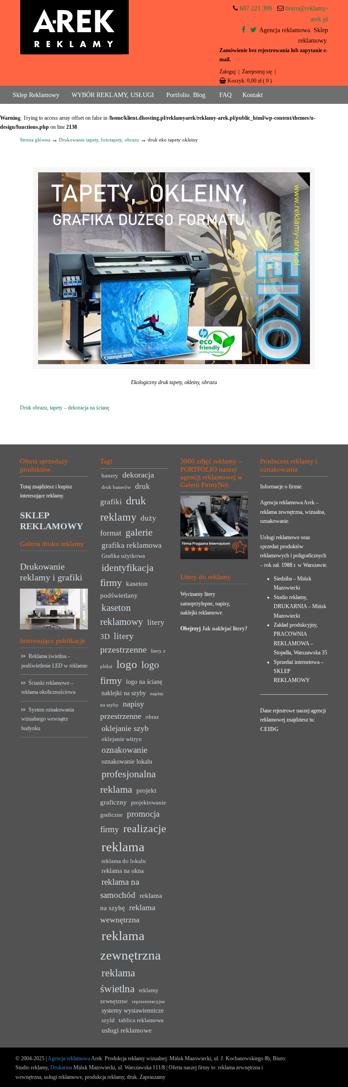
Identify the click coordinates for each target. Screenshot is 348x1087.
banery (110, 476)
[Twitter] (253, 30)
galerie (139, 532)
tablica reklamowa (141, 1020)
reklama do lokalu (124, 861)
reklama (123, 846)
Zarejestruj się (257, 71)
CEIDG (269, 729)
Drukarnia (60, 1067)
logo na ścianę (144, 681)
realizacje (144, 828)
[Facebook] (243, 30)
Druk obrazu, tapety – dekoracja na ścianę (64, 408)
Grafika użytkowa (123, 556)
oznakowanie (124, 750)
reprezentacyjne (148, 1001)
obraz (152, 717)
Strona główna (35, 139)
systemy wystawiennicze (133, 1010)
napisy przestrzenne (122, 710)
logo (126, 664)
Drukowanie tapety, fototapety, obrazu (99, 139)
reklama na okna (123, 871)
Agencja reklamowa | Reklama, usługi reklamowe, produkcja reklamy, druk (74, 27)
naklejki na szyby (124, 693)
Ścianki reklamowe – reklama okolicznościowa (48, 687)
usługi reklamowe (127, 1030)
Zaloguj (227, 71)
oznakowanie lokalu (127, 761)
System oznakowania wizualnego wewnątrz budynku (47, 719)
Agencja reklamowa (69, 1058)
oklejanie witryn (122, 739)
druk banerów (116, 487)
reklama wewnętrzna (127, 913)
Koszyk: (249, 80)
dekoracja (138, 474)
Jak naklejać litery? (224, 628)
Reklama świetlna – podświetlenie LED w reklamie (54, 660)
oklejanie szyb (125, 728)
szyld (108, 1020)
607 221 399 (256, 8)
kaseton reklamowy (121, 614)
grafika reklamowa (132, 545)
